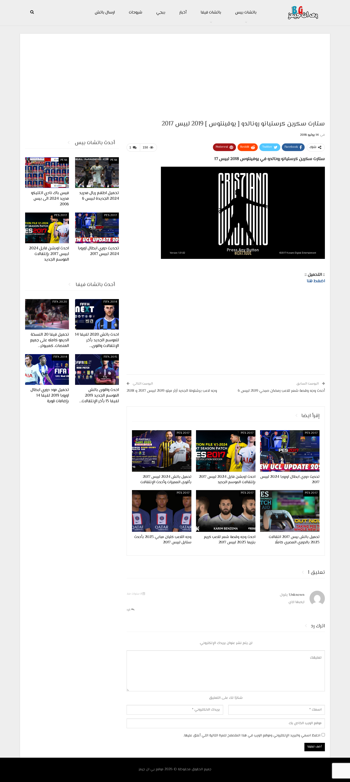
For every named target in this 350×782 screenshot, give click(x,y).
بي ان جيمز (147, 769)
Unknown (296, 595)
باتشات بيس (245, 12)
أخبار (183, 12)
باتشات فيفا (211, 12)
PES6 (113, 160)
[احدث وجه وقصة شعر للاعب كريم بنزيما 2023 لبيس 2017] (225, 511)
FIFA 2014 (110, 302)
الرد (129, 610)
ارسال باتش (105, 12)
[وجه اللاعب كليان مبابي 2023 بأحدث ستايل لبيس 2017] (161, 511)
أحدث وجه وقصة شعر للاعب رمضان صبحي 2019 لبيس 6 (281, 391)
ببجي (160, 12)
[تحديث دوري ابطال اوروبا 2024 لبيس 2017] (290, 451)
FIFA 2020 (60, 302)
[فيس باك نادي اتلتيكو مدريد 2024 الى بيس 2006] (47, 172)
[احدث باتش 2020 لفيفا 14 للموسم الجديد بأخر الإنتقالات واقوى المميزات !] (97, 314)
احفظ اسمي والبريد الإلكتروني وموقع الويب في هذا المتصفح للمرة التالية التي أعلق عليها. (251, 735)
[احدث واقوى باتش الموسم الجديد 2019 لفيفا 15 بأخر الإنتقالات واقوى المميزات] (97, 369)
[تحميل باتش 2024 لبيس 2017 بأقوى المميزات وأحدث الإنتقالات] (161, 451)
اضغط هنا (316, 281)
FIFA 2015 (110, 357)
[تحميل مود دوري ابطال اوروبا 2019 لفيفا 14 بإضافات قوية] (47, 369)
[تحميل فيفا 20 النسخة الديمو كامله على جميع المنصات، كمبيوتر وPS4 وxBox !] (47, 314)
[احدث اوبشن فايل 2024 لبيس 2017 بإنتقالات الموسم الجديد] (225, 451)
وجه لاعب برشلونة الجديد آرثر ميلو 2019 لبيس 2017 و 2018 (172, 391)
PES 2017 (311, 433)
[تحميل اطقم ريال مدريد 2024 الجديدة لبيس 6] (97, 172)
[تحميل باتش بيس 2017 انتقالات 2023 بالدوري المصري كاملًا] (290, 511)
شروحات (135, 12)
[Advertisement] (175, 74)
